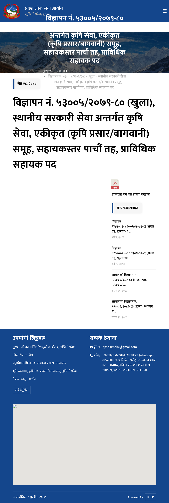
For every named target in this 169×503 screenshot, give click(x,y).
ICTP (150, 497)
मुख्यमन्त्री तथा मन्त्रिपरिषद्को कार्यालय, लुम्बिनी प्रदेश (44, 347)
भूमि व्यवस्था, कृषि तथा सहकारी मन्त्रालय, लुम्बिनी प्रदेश (45, 371)
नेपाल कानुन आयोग (24, 379)
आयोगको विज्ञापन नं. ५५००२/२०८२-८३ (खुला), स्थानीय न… (132, 306)
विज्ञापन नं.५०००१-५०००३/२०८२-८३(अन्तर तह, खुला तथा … (133, 253)
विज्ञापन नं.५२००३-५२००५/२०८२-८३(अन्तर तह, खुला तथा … (133, 226)
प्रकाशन (61, 71)
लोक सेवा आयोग (23, 355)
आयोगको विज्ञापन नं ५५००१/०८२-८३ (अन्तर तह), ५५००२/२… (129, 280)
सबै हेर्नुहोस (21, 390)
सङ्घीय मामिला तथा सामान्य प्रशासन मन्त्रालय (39, 363)
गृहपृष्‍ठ (47, 71)
